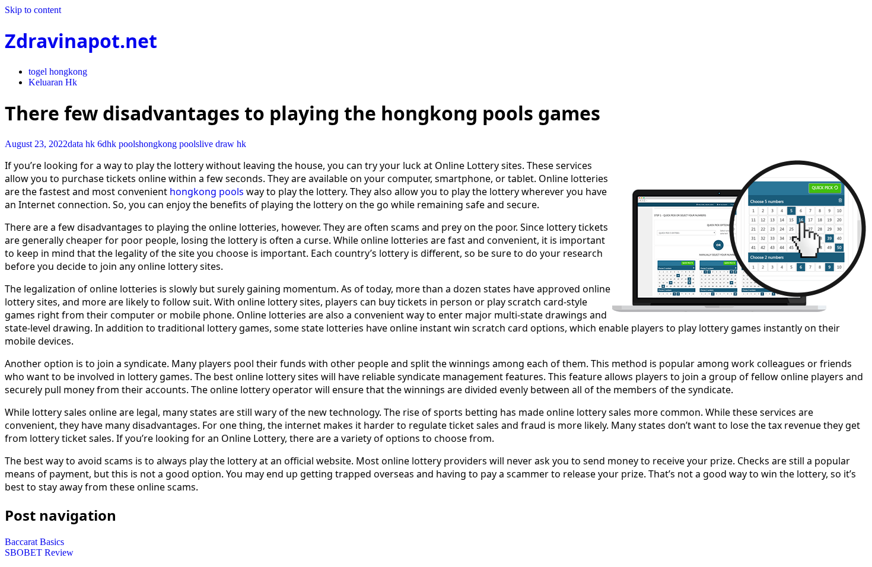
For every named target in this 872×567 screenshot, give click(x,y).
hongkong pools (169, 144)
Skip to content (33, 10)
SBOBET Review (39, 552)
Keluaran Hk (52, 82)
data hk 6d (87, 144)
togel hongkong (57, 71)
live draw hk (222, 144)
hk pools (123, 144)
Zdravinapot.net (81, 40)
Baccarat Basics (34, 542)
